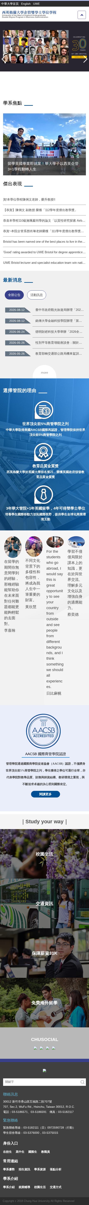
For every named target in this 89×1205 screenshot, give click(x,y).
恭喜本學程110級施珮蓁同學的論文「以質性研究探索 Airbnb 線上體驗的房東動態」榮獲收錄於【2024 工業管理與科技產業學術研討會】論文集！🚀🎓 (44, 220)
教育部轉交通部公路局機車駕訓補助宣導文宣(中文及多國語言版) (59, 353)
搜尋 (82, 1082)
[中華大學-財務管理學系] (44, 1070)
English (26, 3)
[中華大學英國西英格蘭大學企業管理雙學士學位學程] (28, 14)
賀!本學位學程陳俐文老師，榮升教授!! (29, 199)
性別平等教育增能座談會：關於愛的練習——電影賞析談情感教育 (59, 342)
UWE (36, 3)
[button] (5, 59)
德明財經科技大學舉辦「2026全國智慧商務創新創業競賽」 (59, 331)
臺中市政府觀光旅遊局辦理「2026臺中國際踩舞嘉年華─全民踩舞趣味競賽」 (59, 309)
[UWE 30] (44, 46)
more (44, 372)
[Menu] (82, 15)
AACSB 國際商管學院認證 (45, 754)
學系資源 (40, 1169)
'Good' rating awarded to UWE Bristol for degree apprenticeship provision (44, 252)
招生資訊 (24, 1169)
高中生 (20, 1151)
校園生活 (40, 1187)
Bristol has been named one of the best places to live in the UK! (44, 241)
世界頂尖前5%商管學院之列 (45, 424)
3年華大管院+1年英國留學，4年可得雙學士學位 (45, 508)
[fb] (35, 1048)
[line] (47, 1048)
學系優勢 (9, 1169)
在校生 (7, 1151)
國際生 (32, 1151)
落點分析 (55, 1169)
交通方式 (55, 1187)
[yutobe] (54, 1048)
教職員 (45, 1151)
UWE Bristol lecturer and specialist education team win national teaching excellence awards (44, 262)
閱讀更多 (45, 794)
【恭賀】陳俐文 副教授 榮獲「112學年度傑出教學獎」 (40, 210)
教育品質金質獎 (45, 466)
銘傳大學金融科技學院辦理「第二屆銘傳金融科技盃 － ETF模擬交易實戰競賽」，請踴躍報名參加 (59, 320)
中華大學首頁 (10, 3)
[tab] (14, 294)
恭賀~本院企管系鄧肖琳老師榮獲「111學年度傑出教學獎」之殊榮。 (44, 231)
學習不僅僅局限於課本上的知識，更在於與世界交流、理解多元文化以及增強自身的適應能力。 (74, 579)
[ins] (41, 1048)
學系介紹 (9, 1187)
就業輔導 (24, 1187)
